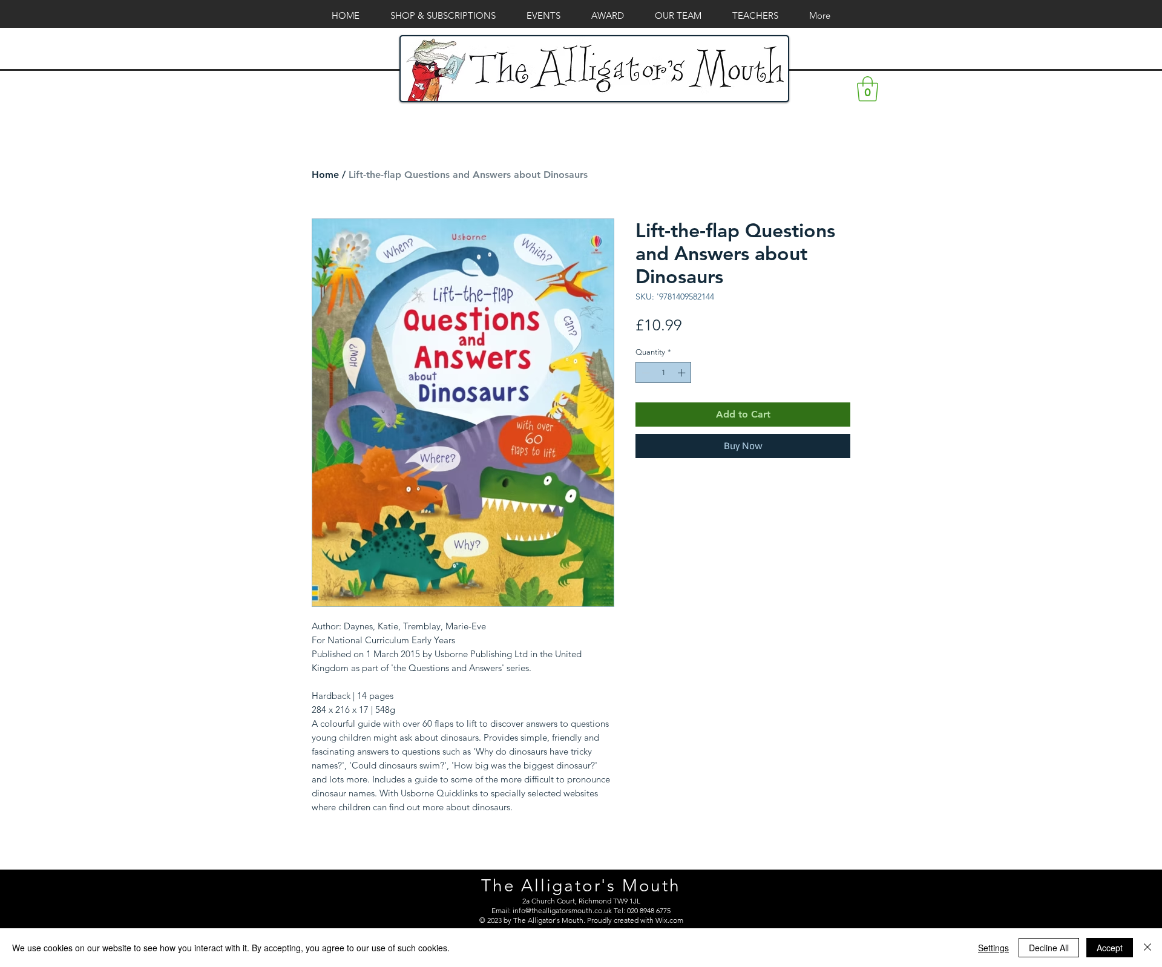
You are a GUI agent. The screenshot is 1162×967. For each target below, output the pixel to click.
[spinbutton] (663, 372)
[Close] (1147, 947)
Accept (1110, 948)
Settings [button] (993, 948)
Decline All (1049, 948)
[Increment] (682, 372)
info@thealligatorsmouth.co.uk (562, 910)
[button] (867, 89)
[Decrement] (644, 372)
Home (325, 174)
